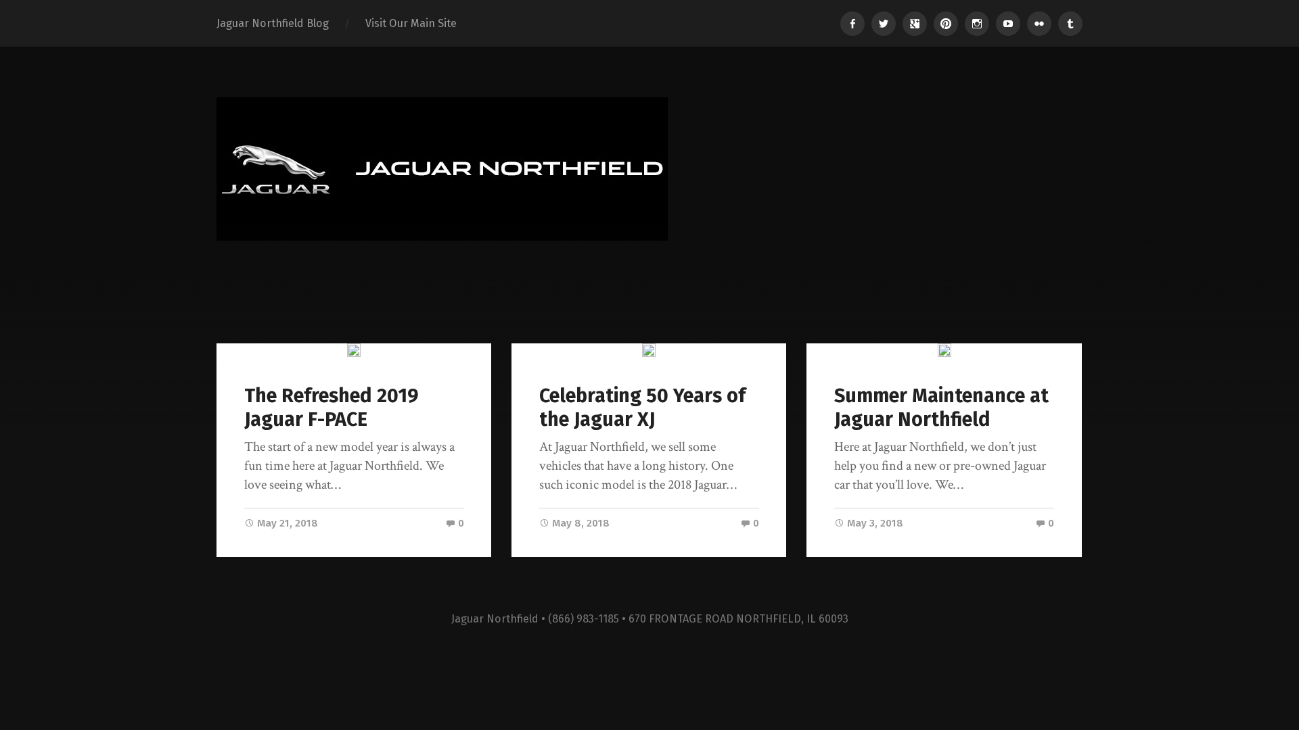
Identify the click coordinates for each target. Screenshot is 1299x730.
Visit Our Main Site (411, 23)
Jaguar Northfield (495, 618)
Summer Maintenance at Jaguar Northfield (941, 407)
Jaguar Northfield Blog (272, 23)
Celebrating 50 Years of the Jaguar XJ (642, 407)
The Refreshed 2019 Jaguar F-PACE (331, 407)
